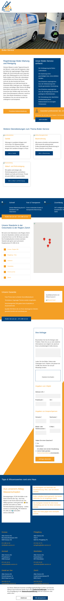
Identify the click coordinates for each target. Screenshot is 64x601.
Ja (38, 443)
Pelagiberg (38, 532)
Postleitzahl (39, 400)
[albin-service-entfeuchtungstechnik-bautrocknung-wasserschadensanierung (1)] (41, 135)
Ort (51, 400)
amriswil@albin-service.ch (9, 564)
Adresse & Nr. (39, 392)
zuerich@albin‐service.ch (41, 583)
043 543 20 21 (38, 581)
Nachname (53, 417)
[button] (16, 249)
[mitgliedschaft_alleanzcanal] (50, 300)
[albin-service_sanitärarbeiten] (8, 135)
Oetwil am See (7, 570)
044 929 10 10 (6, 581)
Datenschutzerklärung (43, 453)
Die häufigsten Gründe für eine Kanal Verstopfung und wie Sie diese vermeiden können (47, 505)
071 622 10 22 (38, 562)
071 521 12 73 (38, 543)
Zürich (36, 570)
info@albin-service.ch (8, 545)
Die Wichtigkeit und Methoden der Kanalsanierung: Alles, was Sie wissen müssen (46, 489)
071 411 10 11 (6, 562)
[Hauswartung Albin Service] (8, 163)
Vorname (38, 417)
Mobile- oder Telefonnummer (40, 427)
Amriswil (5, 551)
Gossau (4, 532)
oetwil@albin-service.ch (9, 583)
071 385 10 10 (6, 543)
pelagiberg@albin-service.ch (42, 545)
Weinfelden (38, 551)
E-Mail (52, 426)
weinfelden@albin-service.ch (42, 564)
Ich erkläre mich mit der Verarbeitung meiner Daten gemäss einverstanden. (48, 451)
